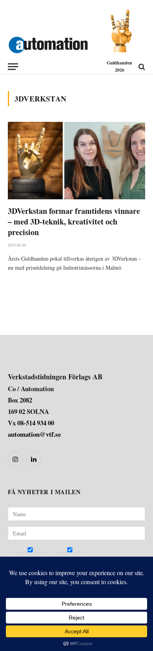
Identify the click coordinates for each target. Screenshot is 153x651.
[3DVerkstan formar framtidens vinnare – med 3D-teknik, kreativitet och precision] (76, 160)
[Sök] (141, 66)
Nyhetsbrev (26, 559)
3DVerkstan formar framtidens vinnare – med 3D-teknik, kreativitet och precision (74, 221)
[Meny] (13, 66)
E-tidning (65, 559)
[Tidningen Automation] (48, 43)
